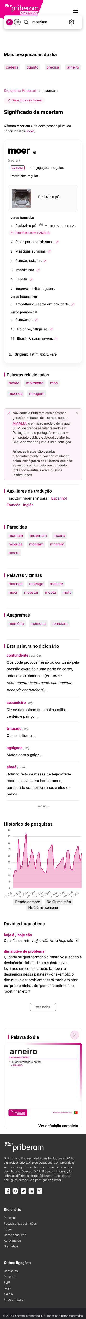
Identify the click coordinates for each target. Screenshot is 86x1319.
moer (13, 592)
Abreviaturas (12, 1241)
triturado (14, 728)
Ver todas (43, 1007)
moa (54, 383)
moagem (36, 393)
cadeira (12, 67)
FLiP (7, 1283)
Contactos (11, 1271)
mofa (67, 592)
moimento (34, 383)
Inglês (28, 505)
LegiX (7, 1288)
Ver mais (43, 806)
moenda (15, 393)
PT (9, 22)
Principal (10, 1218)
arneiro (73, 67)
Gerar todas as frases (27, 100)
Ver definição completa (58, 1125)
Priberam (10, 1277)
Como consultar (15, 1235)
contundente (17, 655)
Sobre (8, 1229)
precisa (53, 67)
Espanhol (59, 498)
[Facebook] (7, 1193)
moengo (36, 584)
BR (17, 22)
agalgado (14, 747)
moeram (36, 544)
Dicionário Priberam (20, 90)
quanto (32, 67)
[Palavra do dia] (74, 1035)
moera (14, 552)
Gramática (11, 1246)
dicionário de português (32, 1163)
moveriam (38, 535)
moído (14, 383)
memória (16, 623)
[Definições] (71, 22)
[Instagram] (15, 1193)
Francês (13, 505)
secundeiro (16, 702)
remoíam (60, 623)
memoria (38, 623)
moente (56, 584)
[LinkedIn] (31, 1193)
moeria (59, 535)
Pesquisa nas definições (20, 1224)
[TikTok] (23, 1193)
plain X (8, 1294)
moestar (31, 592)
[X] (39, 1193)
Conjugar (17, 167)
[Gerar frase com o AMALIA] (57, 242)
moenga (15, 584)
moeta (50, 592)
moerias (15, 544)
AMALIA (20, 423)
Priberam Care (13, 1300)
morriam (16, 535)
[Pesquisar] (26, 22)
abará (11, 767)
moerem (57, 544)
